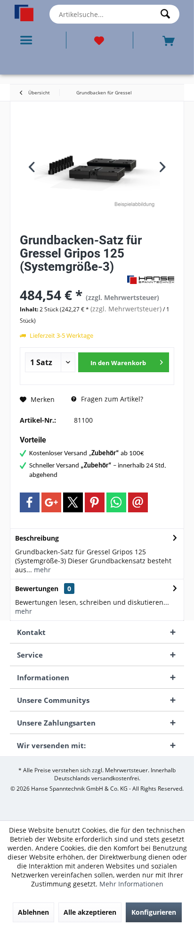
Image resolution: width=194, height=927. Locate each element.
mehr (41, 569)
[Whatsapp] (116, 502)
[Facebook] (30, 502)
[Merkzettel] (99, 40)
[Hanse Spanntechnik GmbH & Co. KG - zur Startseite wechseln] (24, 13)
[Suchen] (167, 14)
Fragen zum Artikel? (111, 398)
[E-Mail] (138, 502)
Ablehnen (33, 912)
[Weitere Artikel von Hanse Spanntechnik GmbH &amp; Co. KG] (150, 280)
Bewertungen (36, 588)
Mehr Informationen (131, 883)
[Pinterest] (95, 502)
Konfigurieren (153, 912)
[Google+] (51, 502)
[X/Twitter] (73, 502)
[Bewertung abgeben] (72, 279)
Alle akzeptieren (90, 912)
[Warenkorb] (169, 39)
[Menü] (28, 40)
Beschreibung (37, 538)
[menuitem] (28, 40)
